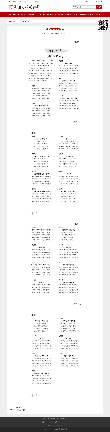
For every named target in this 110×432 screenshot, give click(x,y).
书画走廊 (97, 14)
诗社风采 (90, 14)
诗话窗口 (68, 14)
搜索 (99, 7)
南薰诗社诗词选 (20, 410)
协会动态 (23, 14)
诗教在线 (31, 14)
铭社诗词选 (19, 407)
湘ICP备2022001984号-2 (55, 425)
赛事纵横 (83, 14)
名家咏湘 (46, 14)
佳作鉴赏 (60, 14)
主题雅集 (38, 14)
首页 (10, 14)
